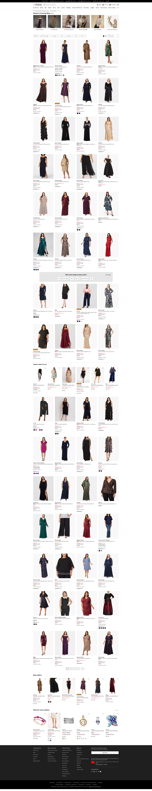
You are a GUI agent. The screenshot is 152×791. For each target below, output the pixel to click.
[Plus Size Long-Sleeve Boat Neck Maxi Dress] (43, 51)
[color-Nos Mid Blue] (50, 740)
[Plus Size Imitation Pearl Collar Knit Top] (65, 603)
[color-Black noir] (36, 317)
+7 (86, 738)
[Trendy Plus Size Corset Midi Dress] (83, 375)
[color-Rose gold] (99, 471)
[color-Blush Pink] (61, 75)
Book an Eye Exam (65, 771)
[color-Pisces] (81, 738)
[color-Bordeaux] (58, 433)
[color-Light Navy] (56, 75)
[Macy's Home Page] (37, 5)
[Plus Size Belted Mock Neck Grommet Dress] (112, 686)
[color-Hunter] (34, 269)
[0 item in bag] (118, 5)
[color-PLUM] (38, 269)
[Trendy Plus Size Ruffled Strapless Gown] (65, 336)
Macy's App (64, 754)
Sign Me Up (105, 752)
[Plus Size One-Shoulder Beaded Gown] (87, 526)
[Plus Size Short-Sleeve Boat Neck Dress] (65, 90)
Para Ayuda (35, 756)
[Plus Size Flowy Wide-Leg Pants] (87, 166)
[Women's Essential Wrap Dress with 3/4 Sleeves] (43, 296)
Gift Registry (64, 775)
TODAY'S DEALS (45, 1)
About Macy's (79, 750)
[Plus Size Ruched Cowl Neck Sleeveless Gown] (108, 245)
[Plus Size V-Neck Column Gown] (65, 204)
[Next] (52, 51)
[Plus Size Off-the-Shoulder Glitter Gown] (43, 90)
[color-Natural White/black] (79, 321)
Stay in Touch (64, 765)
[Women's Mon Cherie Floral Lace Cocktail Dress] (108, 449)
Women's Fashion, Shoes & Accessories (42, 10)
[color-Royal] (36, 473)
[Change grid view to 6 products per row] (105, 36)
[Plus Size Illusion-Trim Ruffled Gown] (87, 449)
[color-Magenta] (34, 473)
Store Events (64, 767)
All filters (109, 274)
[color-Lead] (58, 75)
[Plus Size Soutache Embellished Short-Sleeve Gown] (87, 204)
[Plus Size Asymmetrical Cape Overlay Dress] (65, 296)
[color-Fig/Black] (99, 628)
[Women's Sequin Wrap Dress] (97, 375)
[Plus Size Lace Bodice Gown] (43, 204)
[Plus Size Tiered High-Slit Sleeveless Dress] (43, 129)
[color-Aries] (83, 738)
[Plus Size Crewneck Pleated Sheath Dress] (43, 336)
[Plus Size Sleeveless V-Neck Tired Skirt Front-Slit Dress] (108, 409)
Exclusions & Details (99, 764)
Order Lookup (35, 754)
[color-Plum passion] (38, 317)
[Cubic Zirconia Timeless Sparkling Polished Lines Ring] (68, 721)
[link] (43, 69)
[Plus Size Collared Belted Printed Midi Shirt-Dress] (108, 204)
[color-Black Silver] (103, 628)
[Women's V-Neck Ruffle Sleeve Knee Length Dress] (43, 449)
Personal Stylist (64, 763)
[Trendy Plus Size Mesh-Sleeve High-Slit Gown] (43, 488)
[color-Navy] (77, 113)
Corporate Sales (79, 752)
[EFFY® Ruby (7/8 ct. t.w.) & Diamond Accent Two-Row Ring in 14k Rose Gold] (39, 721)
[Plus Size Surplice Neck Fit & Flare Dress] (87, 409)
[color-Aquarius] (79, 738)
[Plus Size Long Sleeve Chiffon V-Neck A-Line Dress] (43, 526)
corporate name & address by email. (94, 786)
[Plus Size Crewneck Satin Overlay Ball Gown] (87, 488)
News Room (79, 763)
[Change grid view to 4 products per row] (103, 36)
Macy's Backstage (65, 756)
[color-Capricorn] (77, 738)
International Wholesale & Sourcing (83, 758)
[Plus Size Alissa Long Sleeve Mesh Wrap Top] (108, 488)
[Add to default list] (45, 368)
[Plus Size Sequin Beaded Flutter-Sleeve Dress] (87, 603)
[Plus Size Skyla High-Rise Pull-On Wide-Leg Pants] (54, 686)
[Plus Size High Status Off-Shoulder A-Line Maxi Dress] (108, 166)
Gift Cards (49, 754)
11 (82, 668)
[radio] (56, 75)
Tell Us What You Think (66, 773)
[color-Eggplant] (79, 113)
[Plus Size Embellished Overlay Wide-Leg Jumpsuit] (112, 375)
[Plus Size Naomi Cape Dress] (43, 409)
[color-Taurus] (85, 738)
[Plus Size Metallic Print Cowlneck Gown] (108, 336)
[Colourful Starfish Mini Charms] (112, 721)
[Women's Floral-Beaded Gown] (65, 51)
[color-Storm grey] (34, 624)
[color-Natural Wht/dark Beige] (81, 321)
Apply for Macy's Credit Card (52, 750)
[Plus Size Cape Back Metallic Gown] (87, 336)
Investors (78, 756)
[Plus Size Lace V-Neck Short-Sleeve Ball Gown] (108, 643)
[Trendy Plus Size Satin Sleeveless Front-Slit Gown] (43, 245)
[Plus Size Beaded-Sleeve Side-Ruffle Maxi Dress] (65, 449)
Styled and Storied (80, 769)
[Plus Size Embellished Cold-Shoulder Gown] (43, 166)
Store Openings (65, 769)
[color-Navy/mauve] (101, 628)
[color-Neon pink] (36, 430)
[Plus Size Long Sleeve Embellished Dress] (108, 90)
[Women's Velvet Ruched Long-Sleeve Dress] (43, 643)
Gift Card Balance (51, 756)
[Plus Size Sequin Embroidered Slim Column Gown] (43, 566)
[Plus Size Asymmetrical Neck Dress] (68, 686)
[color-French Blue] (59, 75)
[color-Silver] (63, 738)
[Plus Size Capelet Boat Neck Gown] (87, 245)
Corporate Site (79, 754)
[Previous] (34, 51)
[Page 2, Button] (85, 668)
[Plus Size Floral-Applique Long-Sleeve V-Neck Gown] (87, 129)
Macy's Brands (64, 758)
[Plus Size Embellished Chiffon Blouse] (65, 566)
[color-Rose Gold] (65, 738)
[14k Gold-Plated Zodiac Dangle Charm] (83, 721)
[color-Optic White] (48, 740)
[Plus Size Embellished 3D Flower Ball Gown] (65, 245)
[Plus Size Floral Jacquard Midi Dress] (54, 375)
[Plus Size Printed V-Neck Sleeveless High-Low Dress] (108, 51)
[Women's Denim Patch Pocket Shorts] (54, 721)
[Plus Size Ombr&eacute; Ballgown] (108, 603)
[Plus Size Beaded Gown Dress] (97, 686)
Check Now (105, 764)
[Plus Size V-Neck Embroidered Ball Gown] (108, 566)
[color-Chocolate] (50, 702)
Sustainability (79, 767)
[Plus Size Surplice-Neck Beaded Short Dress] (87, 566)
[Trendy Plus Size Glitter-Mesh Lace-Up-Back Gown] (68, 375)
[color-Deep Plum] (77, 230)
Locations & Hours (65, 752)
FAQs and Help (35, 750)
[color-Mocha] (101, 550)
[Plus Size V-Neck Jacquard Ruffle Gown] (108, 129)
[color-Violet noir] (101, 471)
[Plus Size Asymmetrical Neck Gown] (65, 129)
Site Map (78, 765)
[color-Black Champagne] (105, 628)
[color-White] (38, 430)
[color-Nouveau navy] (34, 317)
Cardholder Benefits (51, 752)
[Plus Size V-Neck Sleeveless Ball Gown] (65, 488)
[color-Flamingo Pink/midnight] (77, 321)
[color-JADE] (63, 75)
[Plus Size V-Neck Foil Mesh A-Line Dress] (108, 296)
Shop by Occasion (53, 10)
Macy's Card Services (51, 758)
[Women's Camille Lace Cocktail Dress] (43, 603)
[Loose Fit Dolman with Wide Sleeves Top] (108, 526)
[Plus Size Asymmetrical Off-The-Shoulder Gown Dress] (65, 643)
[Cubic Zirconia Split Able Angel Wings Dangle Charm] (97, 721)
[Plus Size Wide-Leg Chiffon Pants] (65, 526)
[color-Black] (36, 269)
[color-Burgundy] (40, 430)
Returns (34, 758)
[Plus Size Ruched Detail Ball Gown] (87, 90)
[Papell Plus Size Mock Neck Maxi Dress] (87, 51)
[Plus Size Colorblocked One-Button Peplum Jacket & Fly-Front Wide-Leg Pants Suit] (87, 296)
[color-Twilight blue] (36, 624)
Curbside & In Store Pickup (66, 750)
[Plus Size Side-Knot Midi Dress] (65, 409)
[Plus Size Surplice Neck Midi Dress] (87, 643)
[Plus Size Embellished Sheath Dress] (65, 166)
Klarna (34, 752)
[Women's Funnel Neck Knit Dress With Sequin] (39, 375)
